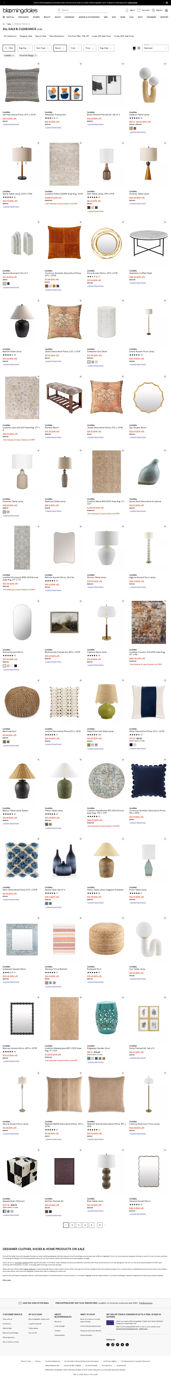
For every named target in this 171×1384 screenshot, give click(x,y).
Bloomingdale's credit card (39, 1319)
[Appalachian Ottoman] (22, 1171)
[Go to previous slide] (4, 2)
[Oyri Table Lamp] (148, 939)
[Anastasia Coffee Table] (148, 243)
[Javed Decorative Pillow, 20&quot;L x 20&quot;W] (106, 397)
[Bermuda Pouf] (22, 701)
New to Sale (40, 36)
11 (100, 1225)
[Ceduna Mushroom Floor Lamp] (148, 1094)
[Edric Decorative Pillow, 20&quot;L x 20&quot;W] (22, 860)
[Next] (38, 85)
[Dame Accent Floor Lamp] (148, 321)
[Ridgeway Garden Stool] (106, 1018)
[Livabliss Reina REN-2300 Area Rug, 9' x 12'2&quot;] (106, 471)
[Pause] (166, 2)
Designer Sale (26, 36)
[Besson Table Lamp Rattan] (22, 780)
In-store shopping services (90, 1326)
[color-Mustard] (54, 286)
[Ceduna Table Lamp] (106, 622)
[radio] (131, 128)
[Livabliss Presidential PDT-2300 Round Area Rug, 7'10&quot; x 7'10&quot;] (106, 780)
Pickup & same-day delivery (90, 1331)
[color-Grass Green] (100, 1058)
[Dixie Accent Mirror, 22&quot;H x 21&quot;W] (106, 243)
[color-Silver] (4, 665)
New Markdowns (57, 36)
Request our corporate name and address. (109, 1370)
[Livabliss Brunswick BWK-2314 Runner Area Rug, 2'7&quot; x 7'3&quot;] (22, 547)
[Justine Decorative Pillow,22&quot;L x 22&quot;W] (64, 701)
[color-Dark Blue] (54, 982)
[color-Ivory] (92, 207)
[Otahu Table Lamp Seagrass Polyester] (106, 860)
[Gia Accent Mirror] (148, 397)
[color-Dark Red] (46, 1211)
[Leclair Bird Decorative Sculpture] (148, 471)
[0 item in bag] (166, 10)
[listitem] (85, 2)
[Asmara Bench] (64, 397)
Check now (143, 1329)
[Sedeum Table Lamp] (148, 85)
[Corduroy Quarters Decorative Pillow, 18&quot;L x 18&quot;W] (148, 780)
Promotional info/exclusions (127, 1329)
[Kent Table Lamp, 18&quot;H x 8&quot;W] (106, 164)
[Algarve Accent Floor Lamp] (148, 547)
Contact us (7, 1324)
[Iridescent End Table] (106, 321)
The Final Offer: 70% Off (78, 36)
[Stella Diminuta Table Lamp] (106, 701)
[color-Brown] (50, 824)
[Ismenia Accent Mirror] (148, 1171)
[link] (22, 118)
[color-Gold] (8, 665)
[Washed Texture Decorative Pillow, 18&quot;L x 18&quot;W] (106, 1094)
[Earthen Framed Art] (64, 1171)
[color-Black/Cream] (4, 1211)
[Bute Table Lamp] (106, 1171)
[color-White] (4, 283)
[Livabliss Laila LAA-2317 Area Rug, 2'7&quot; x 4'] (22, 397)
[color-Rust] (46, 286)
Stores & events (86, 1335)
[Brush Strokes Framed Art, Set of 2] (106, 85)
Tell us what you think (11, 1342)
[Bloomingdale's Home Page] (20, 11)
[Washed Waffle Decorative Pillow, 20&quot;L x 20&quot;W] (64, 1094)
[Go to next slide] (163, 2)
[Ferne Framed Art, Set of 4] (148, 1018)
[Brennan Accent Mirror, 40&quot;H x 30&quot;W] (22, 1018)
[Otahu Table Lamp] (64, 780)
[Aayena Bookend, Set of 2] (22, 243)
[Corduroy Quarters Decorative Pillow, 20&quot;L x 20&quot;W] (64, 243)
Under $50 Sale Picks (101, 36)
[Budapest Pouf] (106, 939)
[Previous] (6, 85)
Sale (9, 24)
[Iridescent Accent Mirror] (22, 939)
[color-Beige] (4, 512)
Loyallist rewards (35, 1324)
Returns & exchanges (10, 1333)
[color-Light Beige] (50, 286)
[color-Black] (96, 207)
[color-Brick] (134, 128)
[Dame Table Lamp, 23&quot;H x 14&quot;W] (22, 164)
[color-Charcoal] (58, 286)
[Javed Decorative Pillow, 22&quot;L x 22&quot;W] (64, 321)
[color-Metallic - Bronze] (89, 207)
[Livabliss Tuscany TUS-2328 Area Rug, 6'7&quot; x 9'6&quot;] (148, 622)
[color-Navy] (131, 744)
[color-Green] (89, 745)
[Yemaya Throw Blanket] (64, 939)
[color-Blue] (96, 745)
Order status (33, 1328)
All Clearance (10, 36)
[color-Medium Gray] (8, 512)
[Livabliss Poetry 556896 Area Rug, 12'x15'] (64, 164)
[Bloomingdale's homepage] (4, 24)
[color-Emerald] (89, 1058)
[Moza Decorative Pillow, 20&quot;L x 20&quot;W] (148, 701)
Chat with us (7, 1319)
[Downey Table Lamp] (148, 164)
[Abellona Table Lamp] (64, 471)
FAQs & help (7, 1328)
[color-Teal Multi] (134, 744)
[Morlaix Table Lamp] (106, 547)
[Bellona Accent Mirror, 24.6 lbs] (64, 547)
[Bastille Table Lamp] (22, 321)
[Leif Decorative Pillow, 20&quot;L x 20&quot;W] (22, 85)
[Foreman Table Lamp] (22, 471)
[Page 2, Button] (105, 1225)
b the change (60, 1326)
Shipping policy (9, 1337)
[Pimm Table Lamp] (148, 860)
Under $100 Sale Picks (124, 36)
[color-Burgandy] (46, 982)
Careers (58, 1331)
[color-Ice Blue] (92, 362)
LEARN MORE (132, 3)
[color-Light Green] (50, 982)
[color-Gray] (8, 741)
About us (58, 1322)
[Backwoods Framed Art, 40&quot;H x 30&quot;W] (64, 622)
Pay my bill (33, 1333)
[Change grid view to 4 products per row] (134, 48)
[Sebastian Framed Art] (64, 85)
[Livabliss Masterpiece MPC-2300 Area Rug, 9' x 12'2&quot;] (64, 1018)
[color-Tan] (96, 362)
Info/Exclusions (146, 1303)
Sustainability (60, 1335)
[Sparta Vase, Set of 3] (64, 860)
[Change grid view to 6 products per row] (139, 48)
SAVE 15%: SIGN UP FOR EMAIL (36, 1303)
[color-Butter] (131, 128)
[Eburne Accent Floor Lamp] (22, 1094)
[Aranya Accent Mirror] (22, 622)
